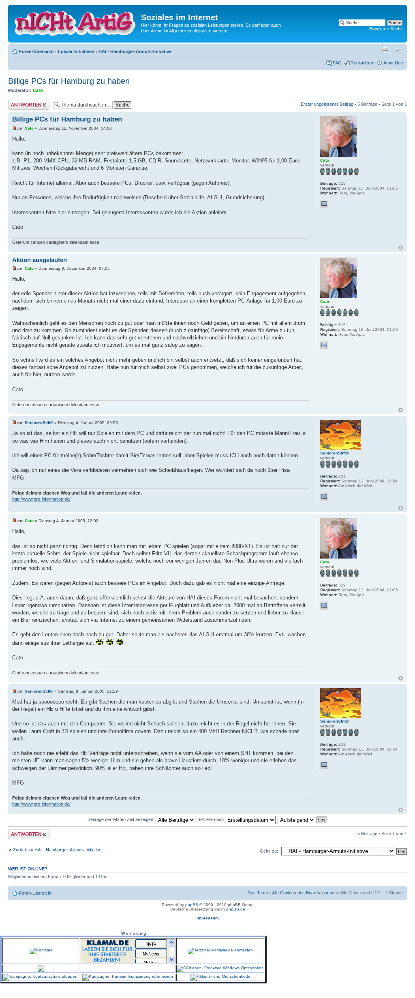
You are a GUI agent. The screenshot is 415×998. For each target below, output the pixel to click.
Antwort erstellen (24, 102)
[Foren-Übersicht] (75, 22)
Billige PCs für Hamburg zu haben (69, 81)
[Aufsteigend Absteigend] (303, 819)
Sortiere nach (211, 819)
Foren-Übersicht (36, 51)
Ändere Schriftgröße (397, 49)
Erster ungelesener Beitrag (327, 104)
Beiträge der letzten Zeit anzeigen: (122, 819)
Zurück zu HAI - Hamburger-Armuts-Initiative (57, 849)
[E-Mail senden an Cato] (324, 204)
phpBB (191, 904)
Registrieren (362, 62)
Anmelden (393, 62)
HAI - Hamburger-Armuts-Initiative (134, 51)
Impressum (208, 918)
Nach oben (400, 247)
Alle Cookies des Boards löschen (304, 892)
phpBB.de (235, 909)
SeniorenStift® (39, 422)
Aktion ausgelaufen (39, 259)
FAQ (337, 62)
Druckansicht (384, 49)
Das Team (258, 892)
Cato (38, 90)
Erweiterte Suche (386, 28)
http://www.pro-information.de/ (41, 499)
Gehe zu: (269, 851)
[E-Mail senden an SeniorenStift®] (324, 497)
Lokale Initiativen (76, 51)
